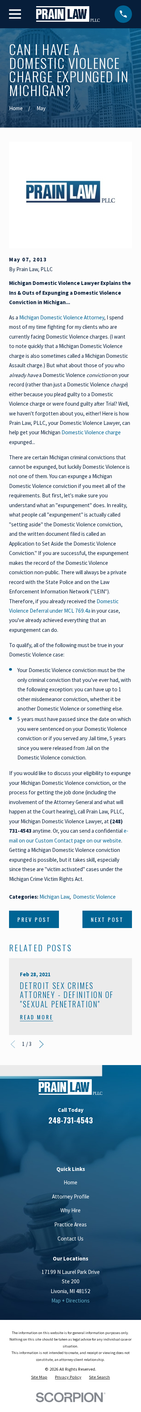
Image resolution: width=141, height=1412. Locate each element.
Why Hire (70, 1210)
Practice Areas (70, 1224)
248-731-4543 (70, 1120)
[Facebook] (44, 1141)
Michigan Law (54, 896)
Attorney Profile (70, 1196)
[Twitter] (97, 1141)
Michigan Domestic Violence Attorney (61, 317)
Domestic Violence (94, 896)
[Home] (68, 14)
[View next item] (41, 1044)
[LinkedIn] (61, 1141)
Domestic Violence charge (91, 432)
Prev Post (34, 919)
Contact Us (70, 1238)
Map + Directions (70, 1300)
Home (70, 1182)
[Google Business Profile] (79, 1141)
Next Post (107, 919)
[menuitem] (39, 1377)
